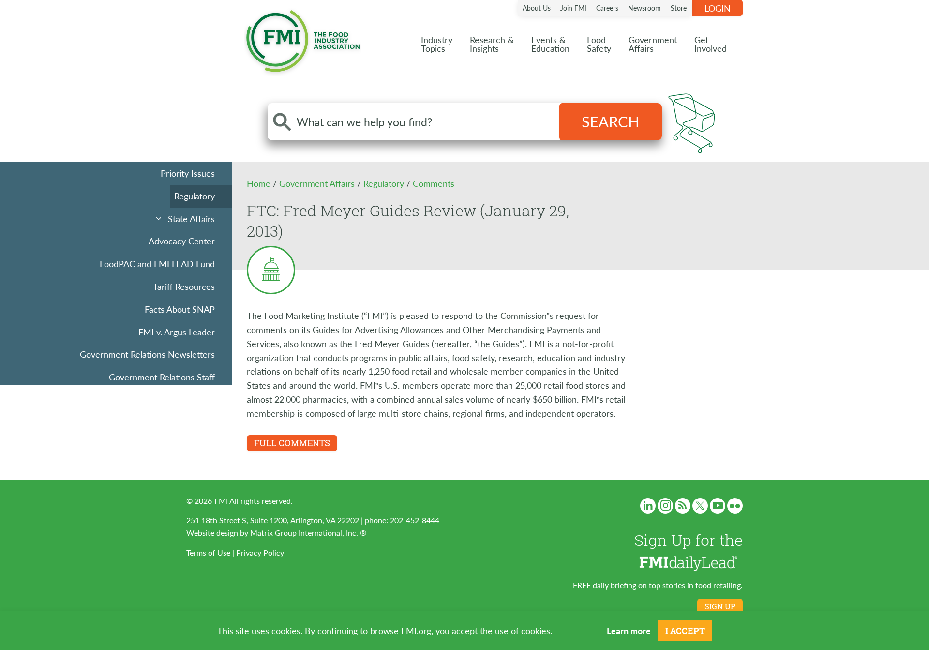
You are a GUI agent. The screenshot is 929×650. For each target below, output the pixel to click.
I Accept (685, 630)
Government (653, 43)
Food (599, 43)
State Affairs (191, 218)
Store (679, 8)
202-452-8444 (414, 520)
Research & (492, 43)
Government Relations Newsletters (147, 354)
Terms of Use (208, 552)
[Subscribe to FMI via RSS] (682, 506)
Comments (433, 183)
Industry (436, 43)
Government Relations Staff (162, 377)
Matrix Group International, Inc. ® (308, 532)
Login (717, 8)
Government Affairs (318, 183)
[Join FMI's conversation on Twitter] (700, 506)
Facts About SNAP (180, 309)
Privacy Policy (260, 552)
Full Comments (292, 443)
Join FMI (573, 8)
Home (260, 183)
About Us (537, 8)
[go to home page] (302, 39)
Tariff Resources (184, 286)
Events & (550, 43)
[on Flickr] (735, 506)
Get (710, 43)
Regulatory (194, 196)
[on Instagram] (665, 506)
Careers (607, 8)
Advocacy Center (182, 241)
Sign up (719, 606)
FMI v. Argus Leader (176, 332)
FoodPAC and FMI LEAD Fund (157, 263)
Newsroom (644, 8)
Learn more (629, 630)
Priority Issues (188, 173)
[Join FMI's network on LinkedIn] (648, 506)
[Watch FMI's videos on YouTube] (717, 506)
